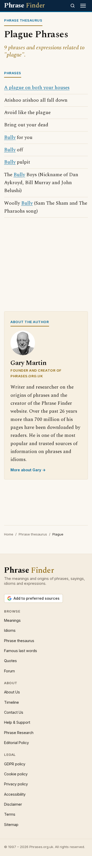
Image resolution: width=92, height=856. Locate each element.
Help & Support (17, 722)
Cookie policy (16, 774)
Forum (9, 671)
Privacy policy (16, 784)
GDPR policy (14, 764)
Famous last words (20, 650)
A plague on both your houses (37, 87)
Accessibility (15, 794)
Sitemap (11, 824)
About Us (12, 692)
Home (8, 534)
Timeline (11, 702)
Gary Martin (28, 363)
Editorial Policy (16, 742)
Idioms (10, 630)
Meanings (12, 620)
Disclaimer (13, 804)
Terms (9, 814)
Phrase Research (18, 732)
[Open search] (72, 5)
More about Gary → (28, 470)
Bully (10, 137)
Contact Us (13, 712)
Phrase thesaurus (33, 534)
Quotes (10, 661)
